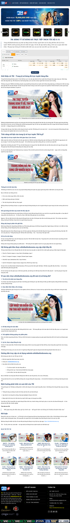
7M (10, 3)
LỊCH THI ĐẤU (15, 3)
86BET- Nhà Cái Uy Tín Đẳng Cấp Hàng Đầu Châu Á (44, 445)
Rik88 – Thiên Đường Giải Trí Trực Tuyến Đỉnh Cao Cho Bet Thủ (26, 468)
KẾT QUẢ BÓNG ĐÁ (24, 3)
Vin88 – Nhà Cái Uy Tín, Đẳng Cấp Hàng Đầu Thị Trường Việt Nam (44, 468)
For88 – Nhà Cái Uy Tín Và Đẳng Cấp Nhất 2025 (26, 444)
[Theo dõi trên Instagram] (51, 512)
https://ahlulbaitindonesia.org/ (56, 507)
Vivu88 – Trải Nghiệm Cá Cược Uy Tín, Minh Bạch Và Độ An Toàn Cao (61, 445)
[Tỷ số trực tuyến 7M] (4, 3)
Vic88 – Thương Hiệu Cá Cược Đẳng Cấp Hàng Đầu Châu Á (9, 468)
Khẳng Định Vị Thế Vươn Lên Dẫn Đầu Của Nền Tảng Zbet (61, 468)
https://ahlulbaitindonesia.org (51, 421)
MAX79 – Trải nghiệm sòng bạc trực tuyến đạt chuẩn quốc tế (8, 445)
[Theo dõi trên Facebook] (49, 512)
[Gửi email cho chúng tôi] (56, 512)
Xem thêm (34, 72)
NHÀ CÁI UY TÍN (51, 3)
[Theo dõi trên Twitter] (54, 512)
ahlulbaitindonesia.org (13, 361)
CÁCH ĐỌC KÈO (42, 3)
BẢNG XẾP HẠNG (34, 3)
